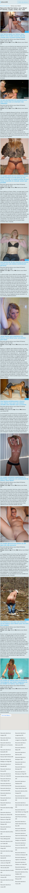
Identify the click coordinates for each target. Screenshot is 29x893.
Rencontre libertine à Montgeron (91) (20, 758)
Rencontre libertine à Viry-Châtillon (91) (21, 873)
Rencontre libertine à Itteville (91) (6, 857)
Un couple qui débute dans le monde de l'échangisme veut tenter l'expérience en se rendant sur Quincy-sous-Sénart (13, 682)
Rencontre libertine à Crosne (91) (6, 794)
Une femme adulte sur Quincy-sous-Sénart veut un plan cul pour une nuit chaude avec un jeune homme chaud (12, 35)
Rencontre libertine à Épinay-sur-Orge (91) (6, 818)
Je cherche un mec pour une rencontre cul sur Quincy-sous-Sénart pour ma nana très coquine (14, 623)
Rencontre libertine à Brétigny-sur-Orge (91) (6, 760)
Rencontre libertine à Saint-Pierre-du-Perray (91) (21, 817)
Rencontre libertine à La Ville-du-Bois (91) (6, 866)
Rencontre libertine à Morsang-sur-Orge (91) (20, 773)
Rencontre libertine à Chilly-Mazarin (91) (6, 779)
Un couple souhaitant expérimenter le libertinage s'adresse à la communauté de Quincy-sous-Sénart (14, 478)
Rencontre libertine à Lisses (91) (6, 886)
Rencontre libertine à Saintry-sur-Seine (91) (20, 829)
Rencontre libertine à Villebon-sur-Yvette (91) (21, 863)
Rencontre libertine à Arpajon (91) (6, 734)
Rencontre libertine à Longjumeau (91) (20, 734)
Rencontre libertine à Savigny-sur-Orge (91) (20, 839)
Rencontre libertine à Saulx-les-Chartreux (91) (21, 834)
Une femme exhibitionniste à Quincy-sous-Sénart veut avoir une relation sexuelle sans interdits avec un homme (13, 402)
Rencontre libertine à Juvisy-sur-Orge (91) (6, 861)
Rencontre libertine (5, 5)
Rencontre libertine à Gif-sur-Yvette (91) (7, 842)
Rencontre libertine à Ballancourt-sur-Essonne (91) (7, 745)
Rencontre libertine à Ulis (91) (21, 849)
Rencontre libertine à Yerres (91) (20, 882)
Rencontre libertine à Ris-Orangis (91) (21, 792)
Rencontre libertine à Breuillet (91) (6, 765)
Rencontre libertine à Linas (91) (7, 881)
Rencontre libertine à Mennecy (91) (20, 753)
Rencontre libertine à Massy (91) (20, 748)
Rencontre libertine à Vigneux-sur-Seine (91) (20, 858)
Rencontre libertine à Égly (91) (7, 808)
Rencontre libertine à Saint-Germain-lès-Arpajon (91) (21, 798)
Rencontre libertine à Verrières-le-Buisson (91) (21, 853)
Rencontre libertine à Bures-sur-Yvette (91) (6, 775)
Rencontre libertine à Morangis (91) (20, 768)
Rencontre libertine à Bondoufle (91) (6, 751)
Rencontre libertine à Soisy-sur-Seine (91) (20, 844)
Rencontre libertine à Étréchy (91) (6, 828)
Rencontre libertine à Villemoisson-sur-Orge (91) (21, 868)
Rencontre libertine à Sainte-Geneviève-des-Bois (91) (21, 823)
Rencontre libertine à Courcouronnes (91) (6, 789)
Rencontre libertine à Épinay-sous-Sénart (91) (6, 813)
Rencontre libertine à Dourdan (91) (6, 799)
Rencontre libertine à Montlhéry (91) (20, 763)
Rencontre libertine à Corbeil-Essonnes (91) (6, 784)
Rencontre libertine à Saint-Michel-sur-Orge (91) (21, 811)
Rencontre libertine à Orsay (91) (21, 777)
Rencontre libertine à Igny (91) (7, 852)
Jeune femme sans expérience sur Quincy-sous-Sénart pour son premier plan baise (13, 337)
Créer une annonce (23, 2)
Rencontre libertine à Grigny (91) (6, 847)
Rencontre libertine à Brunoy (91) (6, 770)
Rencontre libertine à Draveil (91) (6, 804)
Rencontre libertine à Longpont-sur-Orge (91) (21, 739)
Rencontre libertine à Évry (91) (7, 833)
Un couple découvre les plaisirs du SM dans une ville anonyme (13, 544)
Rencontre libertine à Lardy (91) (7, 871)
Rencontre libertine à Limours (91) (6, 876)
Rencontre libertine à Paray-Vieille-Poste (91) (21, 787)
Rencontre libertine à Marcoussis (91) (20, 744)
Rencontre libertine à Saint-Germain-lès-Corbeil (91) (21, 805)
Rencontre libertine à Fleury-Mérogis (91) (6, 837)
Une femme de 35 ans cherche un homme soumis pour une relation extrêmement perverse (14, 263)
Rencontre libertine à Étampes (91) (6, 823)
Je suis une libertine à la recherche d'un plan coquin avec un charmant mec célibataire (13, 101)
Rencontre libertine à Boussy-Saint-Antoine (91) (7, 755)
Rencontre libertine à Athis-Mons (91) (6, 739)
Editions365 (4, 2)
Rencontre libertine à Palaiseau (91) (20, 782)
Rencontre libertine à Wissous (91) (20, 878)
